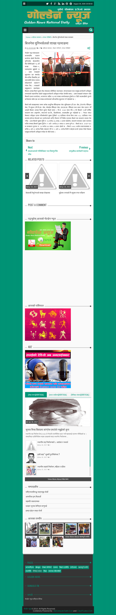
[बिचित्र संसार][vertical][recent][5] (80, 395)
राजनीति (28, 571)
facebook (51, 4)
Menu (24, 4)
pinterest (71, 4)
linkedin (63, 4)
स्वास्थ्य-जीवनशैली (54, 571)
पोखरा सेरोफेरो (57, 48)
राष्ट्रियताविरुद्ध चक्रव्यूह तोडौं (37, 491)
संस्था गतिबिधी (66, 48)
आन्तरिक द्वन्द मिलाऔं (33, 496)
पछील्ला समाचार (47, 48)
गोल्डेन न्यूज (27, 609)
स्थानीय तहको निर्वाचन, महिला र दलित (51, 466)
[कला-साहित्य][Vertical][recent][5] (58, 395)
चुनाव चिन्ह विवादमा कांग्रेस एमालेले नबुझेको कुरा (47, 429)
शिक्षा (45, 571)
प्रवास (55, 567)
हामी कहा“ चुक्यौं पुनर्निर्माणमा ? (48, 454)
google (55, 4)
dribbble (67, 4)
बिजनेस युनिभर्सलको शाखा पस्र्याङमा (46, 43)
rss (59, 4)
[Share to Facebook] (28, 424)
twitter (47, 4)
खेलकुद (37, 567)
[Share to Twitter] (32, 424)
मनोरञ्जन (73, 567)
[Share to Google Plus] (36, 424)
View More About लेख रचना (58, 479)
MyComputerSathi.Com (63, 611)
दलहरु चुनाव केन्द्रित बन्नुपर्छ (36, 505)
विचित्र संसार (37, 571)
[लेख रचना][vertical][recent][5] (36, 395)
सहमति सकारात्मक (32, 501)
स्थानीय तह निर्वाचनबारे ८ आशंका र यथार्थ (52, 442)
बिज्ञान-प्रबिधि (64, 567)
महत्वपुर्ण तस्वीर (83, 567)
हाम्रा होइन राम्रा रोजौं (34, 510)
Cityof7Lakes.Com (84, 611)
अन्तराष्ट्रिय (30, 567)
